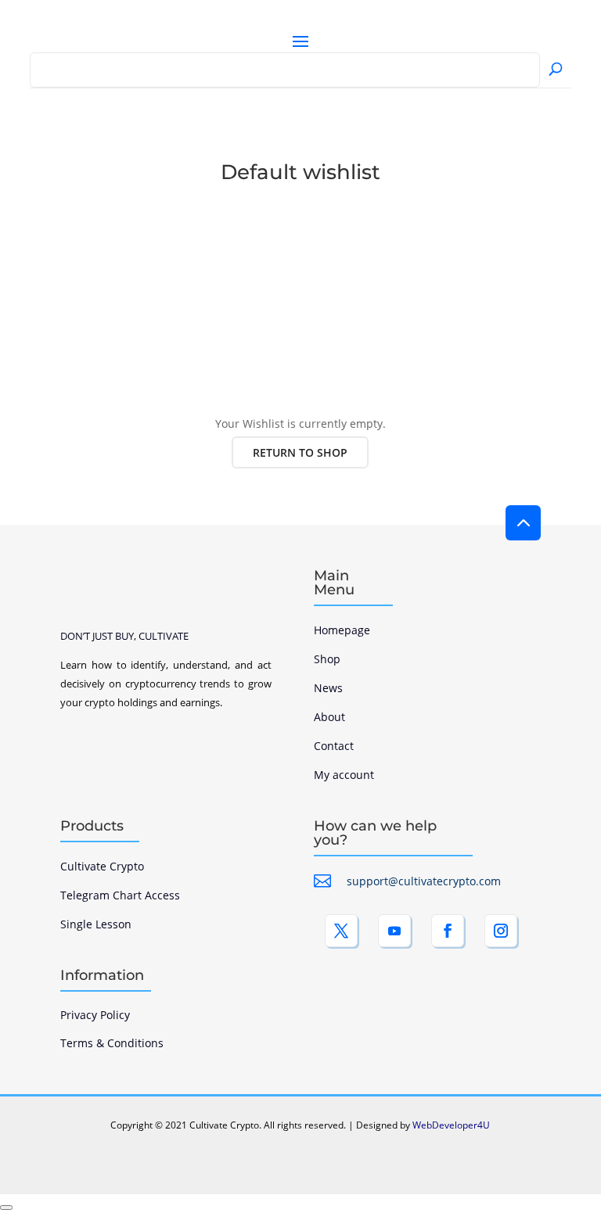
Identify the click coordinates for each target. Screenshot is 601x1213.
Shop (327, 658)
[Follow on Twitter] (341, 930)
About (329, 716)
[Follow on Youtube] (394, 930)
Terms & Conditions (112, 1042)
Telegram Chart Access (120, 895)
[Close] (6, 1207)
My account (344, 774)
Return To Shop (300, 452)
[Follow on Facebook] (447, 930)
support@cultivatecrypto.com (424, 881)
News (328, 687)
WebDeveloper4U (451, 1125)
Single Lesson (95, 924)
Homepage (342, 630)
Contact (334, 745)
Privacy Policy (95, 1014)
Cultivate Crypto (102, 866)
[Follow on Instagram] (500, 930)
